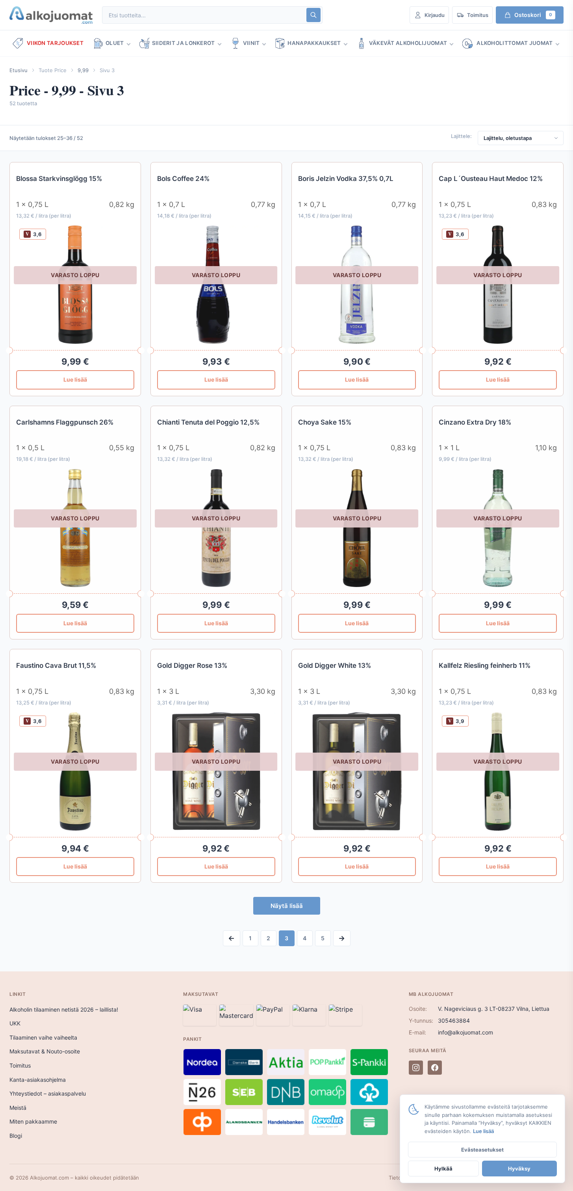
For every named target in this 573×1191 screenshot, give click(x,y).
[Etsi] (313, 15)
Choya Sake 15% (324, 422)
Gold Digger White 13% (334, 665)
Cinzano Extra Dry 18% (475, 422)
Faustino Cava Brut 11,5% (56, 665)
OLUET (115, 43)
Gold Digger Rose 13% (192, 665)
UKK (14, 1023)
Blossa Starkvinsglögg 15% (59, 179)
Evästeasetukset (482, 1149)
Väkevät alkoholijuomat (408, 43)
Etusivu (18, 70)
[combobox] (203, 15)
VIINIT (251, 43)
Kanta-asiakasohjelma (37, 1079)
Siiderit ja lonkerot (183, 43)
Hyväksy (519, 1168)
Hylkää (443, 1168)
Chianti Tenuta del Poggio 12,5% (208, 422)
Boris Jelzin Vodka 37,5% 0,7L (345, 179)
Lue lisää (75, 379)
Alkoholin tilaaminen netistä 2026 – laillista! (63, 1009)
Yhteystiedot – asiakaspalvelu (47, 1093)
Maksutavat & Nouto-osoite (44, 1051)
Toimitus (20, 1065)
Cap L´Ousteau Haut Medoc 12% (491, 179)
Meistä (17, 1107)
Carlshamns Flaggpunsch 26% (64, 422)
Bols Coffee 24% (183, 179)
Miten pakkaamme (33, 1121)
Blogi (15, 1135)
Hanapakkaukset (314, 43)
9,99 (83, 70)
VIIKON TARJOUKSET (55, 43)
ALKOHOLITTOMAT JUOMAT (515, 43)
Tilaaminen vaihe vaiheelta (43, 1037)
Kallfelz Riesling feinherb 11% (484, 665)
